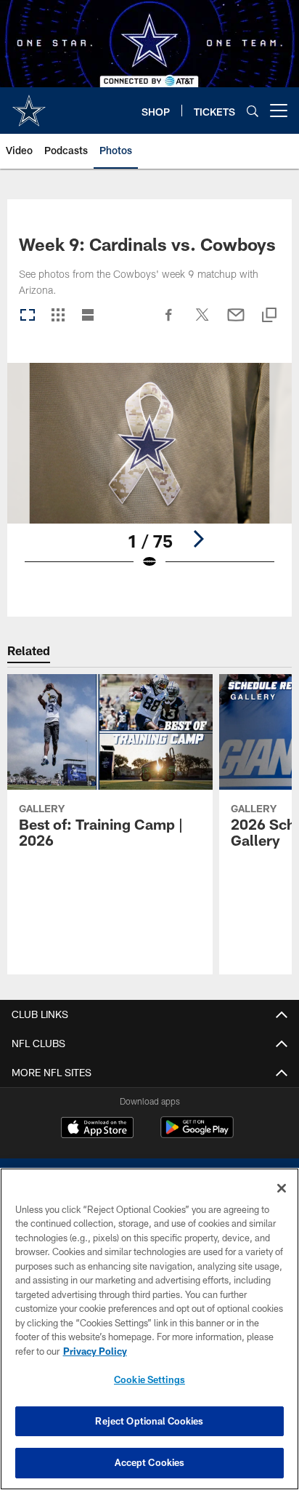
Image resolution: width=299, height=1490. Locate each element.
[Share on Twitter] (202, 322)
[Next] (198, 539)
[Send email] (236, 322)
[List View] (87, 316)
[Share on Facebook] (169, 322)
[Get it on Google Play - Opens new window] (197, 1135)
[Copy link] (269, 316)
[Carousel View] (27, 316)
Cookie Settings (149, 1379)
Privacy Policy (95, 1351)
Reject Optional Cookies (149, 1421)
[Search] (252, 111)
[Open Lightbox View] (149, 475)
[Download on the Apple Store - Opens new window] (97, 1129)
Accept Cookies (150, 1462)
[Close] (282, 1188)
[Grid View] (57, 316)
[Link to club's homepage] (29, 104)
